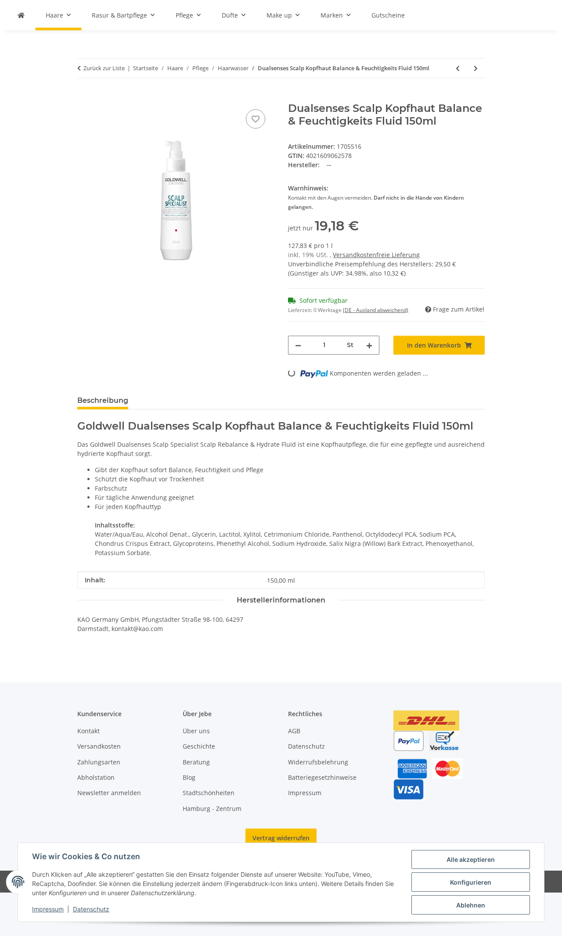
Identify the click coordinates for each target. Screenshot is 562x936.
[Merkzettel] (255, 119)
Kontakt (88, 731)
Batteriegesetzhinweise (322, 777)
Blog (189, 777)
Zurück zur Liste (104, 68)
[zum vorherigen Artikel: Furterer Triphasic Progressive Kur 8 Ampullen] (458, 68)
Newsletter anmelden (109, 793)
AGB (294, 731)
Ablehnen (470, 905)
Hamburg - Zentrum (212, 808)
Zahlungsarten (98, 762)
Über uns (196, 731)
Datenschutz (91, 909)
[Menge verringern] (298, 345)
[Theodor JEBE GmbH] (21, 15)
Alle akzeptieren (471, 859)
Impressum (48, 909)
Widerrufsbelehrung (318, 762)
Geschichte (199, 746)
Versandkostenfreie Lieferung (376, 255)
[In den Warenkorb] (84, 97)
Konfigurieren (470, 882)
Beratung (196, 762)
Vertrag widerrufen (281, 838)
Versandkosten (99, 746)
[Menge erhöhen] (369, 345)
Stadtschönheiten (208, 793)
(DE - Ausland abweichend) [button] (375, 310)
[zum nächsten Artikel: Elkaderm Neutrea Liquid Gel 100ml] (476, 68)
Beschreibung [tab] (102, 400)
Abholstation (96, 777)
